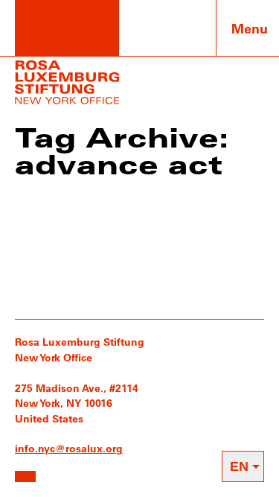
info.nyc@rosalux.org (69, 448)
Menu (249, 28)
